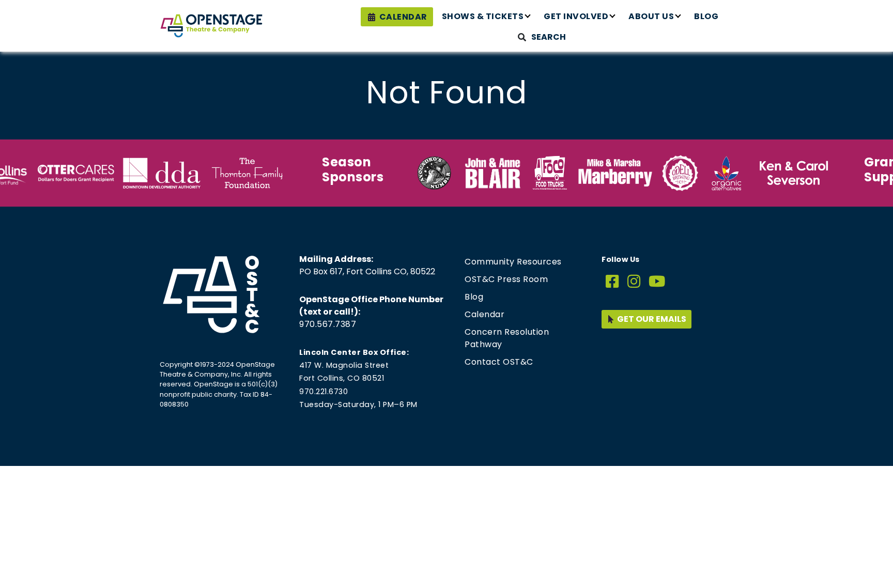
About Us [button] (651, 16)
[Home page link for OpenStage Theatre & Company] (211, 26)
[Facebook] (612, 281)
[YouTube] (657, 281)
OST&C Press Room (506, 279)
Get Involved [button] (576, 16)
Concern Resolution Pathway (507, 338)
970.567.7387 (327, 324)
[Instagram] (634, 281)
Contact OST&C (499, 362)
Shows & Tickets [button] (483, 16)
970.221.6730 (323, 391)
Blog (706, 16)
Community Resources (513, 262)
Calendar (403, 17)
